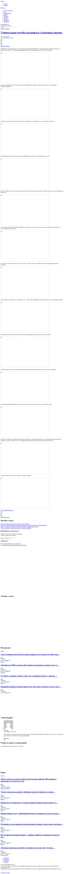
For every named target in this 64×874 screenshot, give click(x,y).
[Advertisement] (12, 570)
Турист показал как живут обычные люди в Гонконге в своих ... (28, 792)
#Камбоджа (6, 510)
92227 (6, 682)
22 (1, 830)
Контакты (6, 860)
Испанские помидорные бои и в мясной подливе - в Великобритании (28, 525)
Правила (6, 859)
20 (1, 798)
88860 (6, 660)
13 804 (7, 787)
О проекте (6, 858)
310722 (6, 692)
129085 (6, 671)
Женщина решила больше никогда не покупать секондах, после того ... (31, 687)
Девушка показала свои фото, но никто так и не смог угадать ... (28, 848)
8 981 (6, 798)
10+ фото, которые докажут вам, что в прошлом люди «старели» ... (29, 676)
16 (1, 819)
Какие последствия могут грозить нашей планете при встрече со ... (29, 803)
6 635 (6, 808)
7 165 (6, 819)
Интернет (6, 21)
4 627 (6, 853)
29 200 (7, 843)
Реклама (6, 862)
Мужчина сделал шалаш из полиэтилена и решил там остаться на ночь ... (32, 824)
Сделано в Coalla (5, 872)
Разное (5, 14)
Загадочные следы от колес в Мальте (19, 523)
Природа (6, 17)
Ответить (6, 738)
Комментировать (5, 46)
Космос (6, 19)
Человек (6, 16)
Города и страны (8, 10)
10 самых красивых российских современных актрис (24, 526)
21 (1, 787)
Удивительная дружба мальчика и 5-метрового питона (31, 32)
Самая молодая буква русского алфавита (20, 528)
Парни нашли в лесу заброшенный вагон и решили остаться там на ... (30, 813)
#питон (11, 510)
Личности (6, 20)
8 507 (6, 830)
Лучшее (6, 5)
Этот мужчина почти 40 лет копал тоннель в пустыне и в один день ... (30, 654)
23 (1, 808)
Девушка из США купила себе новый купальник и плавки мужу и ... (30, 665)
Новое (5, 4)
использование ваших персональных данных (14, 545)
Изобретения (7, 13)
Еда (5, 12)
